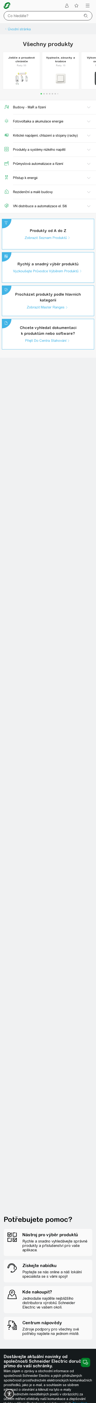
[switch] (9, 1393)
